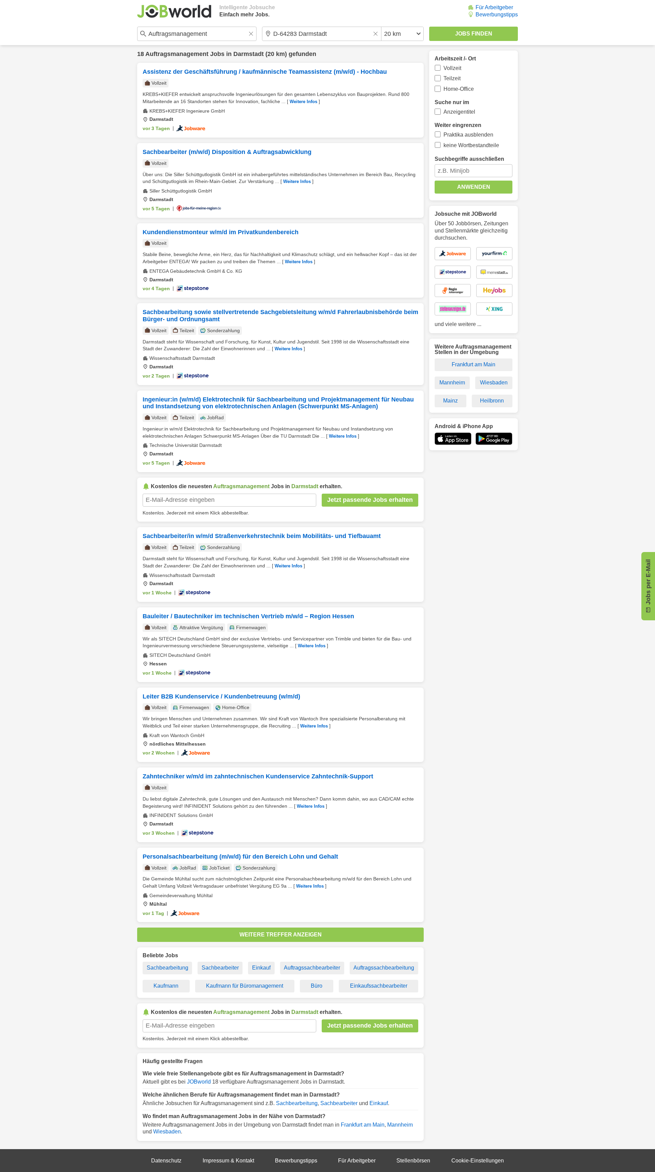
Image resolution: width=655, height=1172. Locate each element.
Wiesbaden (167, 1131)
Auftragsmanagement (176, 54)
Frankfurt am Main (362, 1125)
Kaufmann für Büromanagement (244, 986)
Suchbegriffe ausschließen (469, 159)
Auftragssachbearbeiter (312, 968)
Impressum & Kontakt (228, 1160)
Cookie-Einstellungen (477, 1160)
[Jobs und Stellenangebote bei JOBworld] (174, 11)
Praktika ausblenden (468, 135)
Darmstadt (248, 54)
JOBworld (199, 1082)
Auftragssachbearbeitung (383, 968)
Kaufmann (166, 986)
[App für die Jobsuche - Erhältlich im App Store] (453, 439)
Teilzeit (452, 78)
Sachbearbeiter (220, 968)
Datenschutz (166, 1160)
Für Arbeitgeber (494, 7)
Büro (316, 986)
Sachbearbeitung (167, 968)
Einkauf (261, 968)
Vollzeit (452, 68)
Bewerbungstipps (497, 14)
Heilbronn (492, 401)
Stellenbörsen (413, 1160)
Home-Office (458, 89)
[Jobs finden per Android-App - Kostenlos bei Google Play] (494, 439)
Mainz (450, 401)
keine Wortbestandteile (471, 145)
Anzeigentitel (459, 112)
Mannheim (400, 1125)
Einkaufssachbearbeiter (378, 986)
